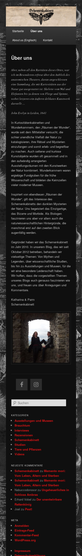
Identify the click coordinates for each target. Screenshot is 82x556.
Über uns (36, 31)
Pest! (28, 509)
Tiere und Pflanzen (28, 449)
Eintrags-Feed (24, 530)
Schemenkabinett (27, 440)
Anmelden (22, 525)
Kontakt (47, 40)
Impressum (23, 551)
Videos (19, 454)
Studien (20, 444)
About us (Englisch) (24, 40)
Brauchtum (22, 425)
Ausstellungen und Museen (34, 420)
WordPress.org (25, 540)
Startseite (18, 31)
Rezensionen (24, 435)
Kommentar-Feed (27, 535)
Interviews (22, 430)
